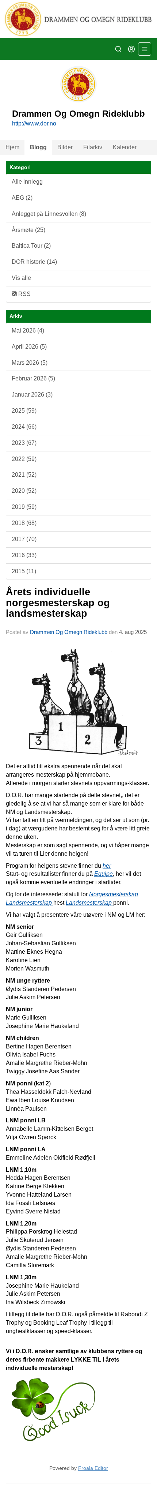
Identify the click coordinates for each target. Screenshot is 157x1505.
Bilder (65, 147)
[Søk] (118, 49)
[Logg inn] (131, 49)
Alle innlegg (27, 182)
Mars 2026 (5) (29, 363)
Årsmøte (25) (28, 230)
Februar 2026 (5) (33, 378)
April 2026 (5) (29, 347)
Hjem (12, 147)
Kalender (125, 147)
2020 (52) (24, 491)
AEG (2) (22, 198)
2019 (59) (24, 507)
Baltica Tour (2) (31, 246)
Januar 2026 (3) (32, 394)
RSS (24, 294)
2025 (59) (24, 411)
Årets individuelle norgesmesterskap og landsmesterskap (58, 602)
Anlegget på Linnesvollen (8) (49, 214)
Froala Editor (93, 1468)
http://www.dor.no (34, 123)
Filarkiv (92, 147)
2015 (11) (24, 571)
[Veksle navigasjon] (144, 49)
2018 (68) (24, 523)
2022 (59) (24, 459)
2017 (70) (24, 539)
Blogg (38, 147)
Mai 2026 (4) (28, 330)
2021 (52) (24, 475)
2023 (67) (24, 443)
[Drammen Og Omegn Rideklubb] (78, 19)
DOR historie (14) (34, 262)
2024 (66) (24, 427)
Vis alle (21, 278)
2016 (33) (24, 555)
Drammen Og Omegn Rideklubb (68, 632)
